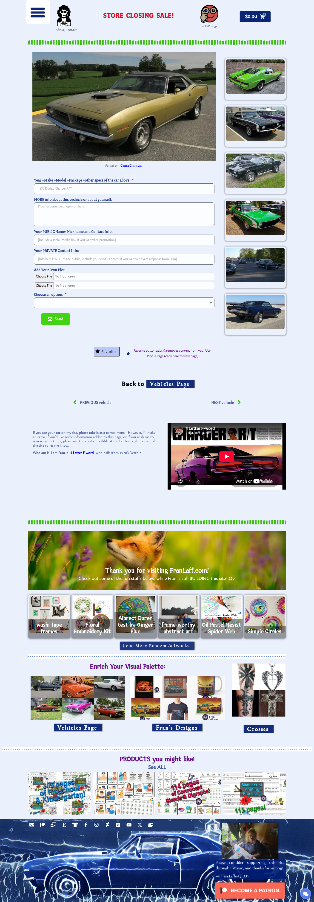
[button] (38, 12)
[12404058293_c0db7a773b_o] (255, 123)
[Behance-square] (119, 826)
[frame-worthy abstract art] (179, 614)
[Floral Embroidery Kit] (92, 614)
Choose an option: (49, 294)
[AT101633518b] (255, 76)
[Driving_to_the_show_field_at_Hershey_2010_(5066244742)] (255, 265)
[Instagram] (97, 826)
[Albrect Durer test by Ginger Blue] (135, 614)
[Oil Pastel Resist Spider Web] (222, 614)
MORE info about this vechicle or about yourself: (73, 199)
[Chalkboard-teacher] (54, 826)
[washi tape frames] (49, 614)
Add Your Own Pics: (49, 269)
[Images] (151, 826)
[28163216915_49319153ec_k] (255, 217)
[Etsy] (65, 826)
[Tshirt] (76, 826)
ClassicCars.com (131, 165)
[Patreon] (43, 826)
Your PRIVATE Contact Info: (56, 250)
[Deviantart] (108, 826)
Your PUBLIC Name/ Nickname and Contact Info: (73, 231)
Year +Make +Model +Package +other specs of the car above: (82, 180)
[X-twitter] (141, 826)
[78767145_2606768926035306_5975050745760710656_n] (255, 170)
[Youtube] (130, 826)
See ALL (157, 767)
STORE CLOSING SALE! (138, 15)
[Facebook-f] (86, 826)
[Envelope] (32, 826)
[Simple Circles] (265, 614)
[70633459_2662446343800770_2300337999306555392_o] (255, 312)
